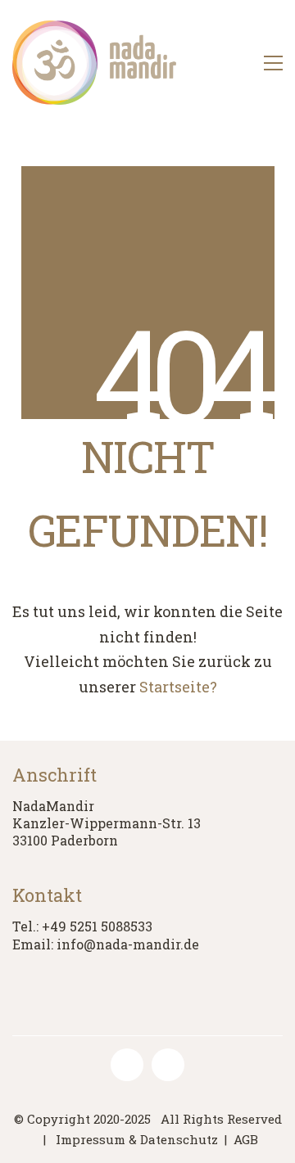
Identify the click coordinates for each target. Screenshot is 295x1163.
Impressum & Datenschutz (137, 1139)
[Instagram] (168, 1064)
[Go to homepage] (94, 62)
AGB (246, 1139)
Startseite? (178, 686)
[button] (273, 63)
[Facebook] (127, 1064)
